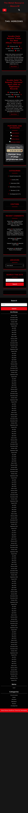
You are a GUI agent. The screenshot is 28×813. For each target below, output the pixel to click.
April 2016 (14, 562)
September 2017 (14, 526)
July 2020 (14, 454)
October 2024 (14, 347)
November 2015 (14, 572)
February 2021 (14, 439)
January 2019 (14, 492)
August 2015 (14, 579)
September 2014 (14, 602)
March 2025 (14, 336)
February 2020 (14, 465)
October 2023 (14, 372)
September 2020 (14, 450)
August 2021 (14, 427)
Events (13, 179)
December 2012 (14, 646)
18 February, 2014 (14, 92)
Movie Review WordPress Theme (9, 710)
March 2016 (14, 564)
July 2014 (14, 606)
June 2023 (14, 380)
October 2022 (14, 397)
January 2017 (14, 543)
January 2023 (14, 391)
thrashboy (8, 48)
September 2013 (14, 627)
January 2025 (14, 340)
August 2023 (14, 376)
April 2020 (14, 461)
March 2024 (14, 361)
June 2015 (14, 583)
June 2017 (14, 532)
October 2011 (14, 676)
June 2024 (14, 355)
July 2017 (14, 530)
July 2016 (14, 555)
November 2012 (14, 648)
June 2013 (14, 633)
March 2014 (14, 615)
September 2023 (14, 374)
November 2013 (14, 623)
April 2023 (14, 385)
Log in (14, 687)
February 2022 (14, 414)
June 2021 (14, 431)
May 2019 (14, 484)
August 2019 (14, 477)
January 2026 (14, 315)
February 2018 (14, 515)
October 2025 (14, 321)
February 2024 (14, 364)
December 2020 (14, 444)
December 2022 (14, 393)
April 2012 (14, 663)
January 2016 (14, 568)
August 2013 (14, 629)
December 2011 (14, 671)
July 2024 (14, 353)
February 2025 (14, 338)
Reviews (13, 190)
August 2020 (14, 452)
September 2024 (14, 349)
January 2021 (14, 442)
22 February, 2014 (14, 46)
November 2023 (14, 370)
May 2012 (14, 661)
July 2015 (14, 581)
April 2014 (14, 612)
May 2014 (14, 610)
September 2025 (14, 323)
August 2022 (14, 401)
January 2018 (14, 518)
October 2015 (14, 574)
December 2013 (14, 621)
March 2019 (14, 488)
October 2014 (14, 600)
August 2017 (14, 528)
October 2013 (14, 625)
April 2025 (14, 334)
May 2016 (14, 560)
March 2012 (14, 665)
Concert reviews (14, 176)
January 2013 (14, 644)
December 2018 (14, 494)
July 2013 (14, 631)
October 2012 (14, 650)
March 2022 (14, 412)
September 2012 (14, 653)
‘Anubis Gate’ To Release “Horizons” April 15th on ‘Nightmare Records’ (14, 84)
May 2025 (14, 332)
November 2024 (14, 345)
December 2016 (14, 545)
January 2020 (14, 467)
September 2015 (14, 577)
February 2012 (14, 667)
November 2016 (14, 547)
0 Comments (16, 48)
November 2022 (14, 395)
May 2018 (14, 509)
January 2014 (14, 619)
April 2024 (14, 359)
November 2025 (14, 319)
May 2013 (14, 636)
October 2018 (14, 499)
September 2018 (14, 501)
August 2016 (14, 553)
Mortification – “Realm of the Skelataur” (16, 249)
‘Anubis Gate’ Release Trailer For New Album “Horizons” (14, 39)
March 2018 (14, 513)
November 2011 (14, 674)
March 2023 (14, 387)
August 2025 (14, 326)
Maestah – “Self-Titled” (17, 239)
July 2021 (14, 429)
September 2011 (14, 678)
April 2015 (14, 587)
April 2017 (14, 536)
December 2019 (14, 469)
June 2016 (14, 558)
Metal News (11, 50)
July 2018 (14, 505)
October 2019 (14, 473)
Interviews (13, 183)
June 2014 (14, 608)
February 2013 (14, 642)
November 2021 (14, 421)
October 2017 (14, 524)
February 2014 (14, 617)
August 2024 (14, 351)
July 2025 (14, 328)
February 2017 (14, 541)
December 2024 (14, 342)
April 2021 (14, 435)
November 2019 (14, 471)
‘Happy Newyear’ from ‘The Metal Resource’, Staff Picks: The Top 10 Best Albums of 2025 (15, 223)
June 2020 (14, 456)
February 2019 (14, 490)
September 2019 (14, 475)
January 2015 (14, 593)
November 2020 (14, 446)
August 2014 (14, 604)
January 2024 (14, 366)
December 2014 (14, 596)
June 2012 (14, 659)
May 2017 (14, 534)
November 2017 (14, 522)
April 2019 (14, 486)
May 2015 (14, 585)
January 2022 (14, 416)
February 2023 (14, 389)
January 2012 (14, 669)
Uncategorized (13, 194)
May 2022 (14, 408)
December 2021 (14, 418)
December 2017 (14, 520)
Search (14, 284)
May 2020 (14, 458)
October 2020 (14, 448)
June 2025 (14, 330)
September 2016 (14, 551)
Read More (14, 66)
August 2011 (14, 680)
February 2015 (14, 591)
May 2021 (14, 433)
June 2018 (14, 507)
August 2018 (14, 503)
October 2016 (14, 549)
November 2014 (14, 598)
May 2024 (14, 357)
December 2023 (14, 368)
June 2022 (14, 406)
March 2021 (14, 437)
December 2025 (14, 317)
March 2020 (14, 463)
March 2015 (14, 589)
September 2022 (14, 399)
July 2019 (14, 480)
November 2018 (14, 496)
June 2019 (14, 482)
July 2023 (14, 378)
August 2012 (14, 655)
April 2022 (14, 410)
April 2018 (14, 511)
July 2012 (14, 657)
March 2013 (14, 640)
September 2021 (14, 425)
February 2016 (14, 566)
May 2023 (14, 383)
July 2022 (14, 404)
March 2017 (14, 539)
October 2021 (14, 423)
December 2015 (14, 570)
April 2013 (14, 638)
